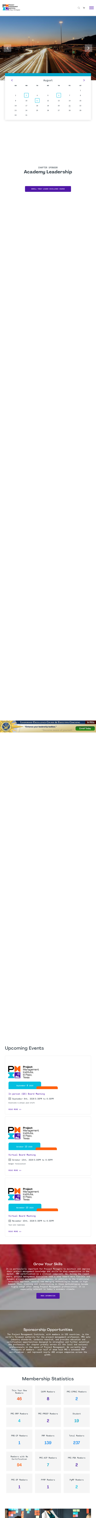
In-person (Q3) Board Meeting (26, 1094)
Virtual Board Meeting (22, 1155)
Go (90, 10)
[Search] (78, 7)
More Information (48, 1296)
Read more (13, 1109)
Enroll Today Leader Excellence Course (48, 189)
